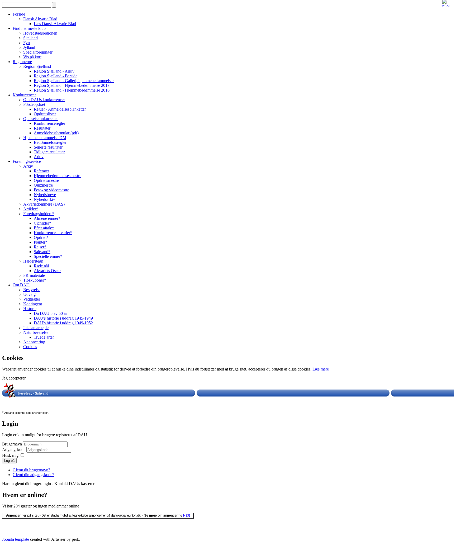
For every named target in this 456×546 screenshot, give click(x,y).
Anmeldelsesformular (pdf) (56, 133)
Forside (19, 14)
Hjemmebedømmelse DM (44, 137)
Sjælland (30, 38)
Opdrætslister (45, 114)
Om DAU (21, 285)
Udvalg (29, 294)
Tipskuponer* (34, 280)
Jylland (29, 47)
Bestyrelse (31, 289)
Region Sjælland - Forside (55, 76)
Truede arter (44, 337)
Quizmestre (43, 185)
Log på (9, 461)
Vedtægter (31, 299)
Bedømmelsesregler (50, 142)
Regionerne (22, 61)
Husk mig (10, 455)
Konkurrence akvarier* (53, 232)
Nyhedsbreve (45, 194)
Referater (41, 171)
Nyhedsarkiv (44, 199)
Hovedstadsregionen (40, 33)
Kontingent (32, 304)
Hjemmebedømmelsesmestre (57, 175)
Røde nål (41, 266)
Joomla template (15, 539)
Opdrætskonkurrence (40, 118)
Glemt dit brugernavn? (31, 470)
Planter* (41, 242)
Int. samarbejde (36, 327)
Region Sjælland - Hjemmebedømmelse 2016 (72, 90)
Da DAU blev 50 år (50, 313)
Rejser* (40, 247)
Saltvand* (42, 251)
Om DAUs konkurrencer (44, 99)
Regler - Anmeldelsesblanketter (60, 109)
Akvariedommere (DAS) (44, 204)
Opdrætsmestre (46, 180)
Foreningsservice (27, 161)
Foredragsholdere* (38, 213)
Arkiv (39, 156)
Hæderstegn (33, 261)
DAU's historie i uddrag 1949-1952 (63, 323)
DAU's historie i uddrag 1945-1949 (63, 318)
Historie (29, 308)
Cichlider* (42, 223)
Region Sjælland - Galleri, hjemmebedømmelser (74, 80)
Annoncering (34, 342)
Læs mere (320, 369)
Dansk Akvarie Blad (40, 19)
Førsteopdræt (34, 104)
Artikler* (30, 209)
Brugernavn (12, 444)
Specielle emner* (48, 256)
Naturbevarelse (35, 332)
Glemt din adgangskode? (33, 474)
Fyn (26, 42)
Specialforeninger (38, 52)
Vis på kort (32, 57)
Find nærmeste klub (29, 28)
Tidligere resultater (49, 152)
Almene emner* (47, 218)
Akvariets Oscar (47, 270)
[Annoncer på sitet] (98, 517)
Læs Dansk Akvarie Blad (55, 23)
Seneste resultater (48, 147)
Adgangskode (14, 449)
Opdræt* (41, 237)
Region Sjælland (37, 66)
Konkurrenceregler (49, 123)
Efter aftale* (44, 228)
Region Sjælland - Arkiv (54, 71)
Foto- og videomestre (51, 190)
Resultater (42, 128)
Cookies (30, 346)
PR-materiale (34, 275)
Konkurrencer (24, 95)
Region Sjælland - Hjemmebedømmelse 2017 (72, 85)
